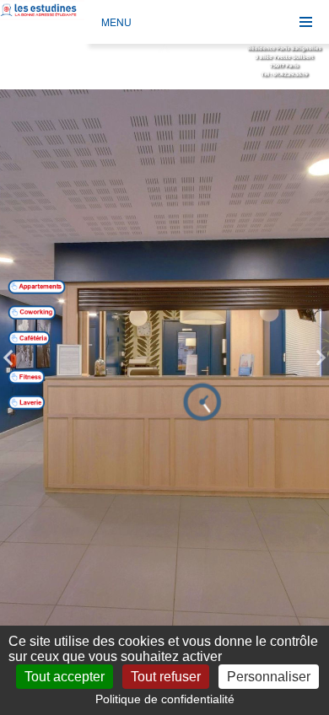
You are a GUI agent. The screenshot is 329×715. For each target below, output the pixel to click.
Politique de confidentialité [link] (165, 699)
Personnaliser (268, 676)
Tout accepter (64, 676)
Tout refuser (166, 676)
